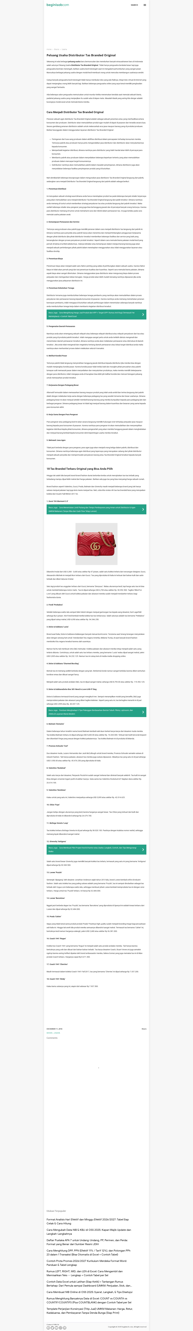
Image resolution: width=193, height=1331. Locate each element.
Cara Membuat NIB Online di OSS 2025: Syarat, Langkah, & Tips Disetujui (89, 1292)
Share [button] (144, 1029)
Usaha (57, 1033)
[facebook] (48, 1328)
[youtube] (56, 1328)
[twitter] (52, 1328)
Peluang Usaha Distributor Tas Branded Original (81, 55)
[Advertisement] (96, 27)
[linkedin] (64, 1328)
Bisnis (50, 1033)
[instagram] (60, 1328)
